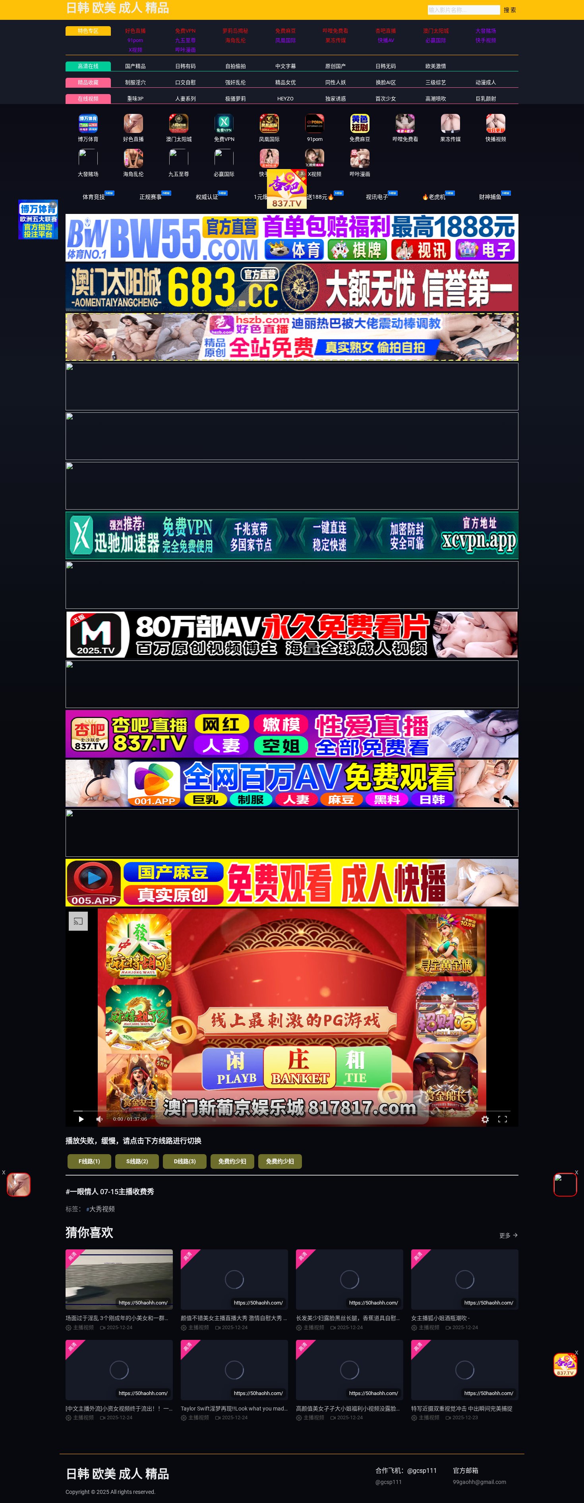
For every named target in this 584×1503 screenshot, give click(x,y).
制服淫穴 (135, 82)
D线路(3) (185, 1161)
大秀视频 (102, 1209)
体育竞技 (94, 197)
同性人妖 (335, 82)
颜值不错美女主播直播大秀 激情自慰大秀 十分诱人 (243, 1318)
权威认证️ (207, 197)
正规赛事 (150, 197)
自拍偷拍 (235, 66)
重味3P (135, 99)
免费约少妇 (232, 1161)
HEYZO (285, 99)
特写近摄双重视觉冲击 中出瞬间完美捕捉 (461, 1408)
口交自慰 (185, 82)
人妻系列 (185, 99)
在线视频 (88, 99)
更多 (505, 1235)
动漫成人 (486, 82)
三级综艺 (435, 82)
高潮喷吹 (435, 99)
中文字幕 (285, 66)
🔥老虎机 (433, 197)
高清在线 (88, 66)
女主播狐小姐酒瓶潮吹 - (440, 1318)
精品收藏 (88, 82)
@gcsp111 (388, 1482)
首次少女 (385, 99)
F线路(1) (89, 1161)
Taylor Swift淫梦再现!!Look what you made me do (242, 1408)
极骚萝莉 (235, 99)
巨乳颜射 (486, 99)
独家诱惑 (335, 99)
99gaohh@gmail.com (479, 1482)
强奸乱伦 (235, 82)
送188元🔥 (320, 197)
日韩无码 (385, 66)
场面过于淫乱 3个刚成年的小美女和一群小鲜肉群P (128, 1318)
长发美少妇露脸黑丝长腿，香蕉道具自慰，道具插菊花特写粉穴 (374, 1318)
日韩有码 (185, 66)
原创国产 (335, 66)
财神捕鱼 (490, 197)
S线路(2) (137, 1161)
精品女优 (285, 82)
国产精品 (135, 66)
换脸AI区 (386, 82)
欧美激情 (435, 66)
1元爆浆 (264, 197)
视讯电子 (377, 197)
